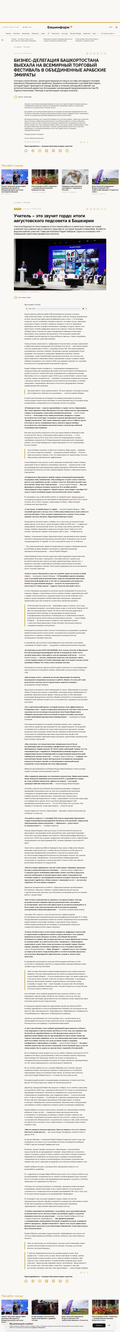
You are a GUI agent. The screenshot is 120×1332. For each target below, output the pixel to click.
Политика (16, 33)
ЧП (48, 33)
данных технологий (38, 1327)
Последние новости (108, 33)
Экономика (25, 33)
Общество (35, 33)
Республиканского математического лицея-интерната (46, 467)
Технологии (55, 33)
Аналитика (86, 33)
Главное (8, 33)
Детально (26, 202)
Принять (99, 1325)
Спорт (43, 33)
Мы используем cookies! (21, 1324)
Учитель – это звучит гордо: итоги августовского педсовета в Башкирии (23, 40)
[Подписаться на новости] (67, 150)
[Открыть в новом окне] (26, 150)
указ (26, 578)
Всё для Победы (75, 33)
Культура (64, 33)
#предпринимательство (32, 141)
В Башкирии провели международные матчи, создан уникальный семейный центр (57, 40)
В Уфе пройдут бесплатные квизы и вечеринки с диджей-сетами (86, 40)
